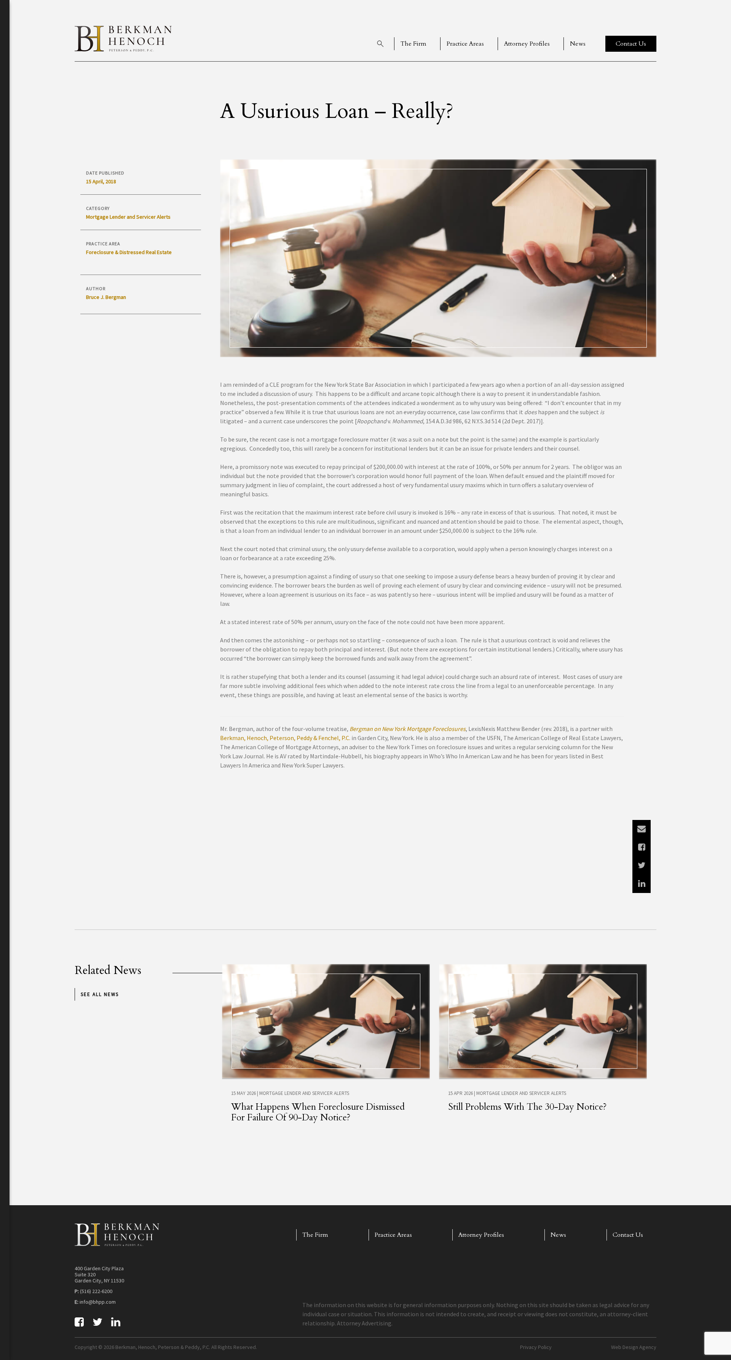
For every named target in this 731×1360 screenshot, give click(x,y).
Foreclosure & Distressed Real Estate (129, 252)
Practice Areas (465, 44)
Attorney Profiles (527, 44)
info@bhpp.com (98, 1301)
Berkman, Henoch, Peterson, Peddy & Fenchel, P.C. (285, 738)
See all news (100, 994)
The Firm (413, 44)
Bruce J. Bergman (106, 297)
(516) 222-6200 (96, 1291)
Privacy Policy (536, 1347)
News (578, 44)
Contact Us (628, 1235)
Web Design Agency (633, 1347)
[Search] (380, 43)
